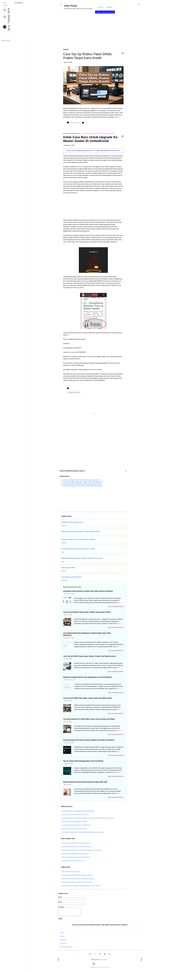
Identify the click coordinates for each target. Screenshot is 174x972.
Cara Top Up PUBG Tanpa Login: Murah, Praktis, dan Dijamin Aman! (83, 481)
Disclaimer (63, 943)
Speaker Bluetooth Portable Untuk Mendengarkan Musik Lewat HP (81, 885)
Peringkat (109, 7)
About (62, 932)
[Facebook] (95, 954)
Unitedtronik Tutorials (74, 392)
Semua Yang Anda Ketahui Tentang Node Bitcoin (76, 857)
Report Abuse (5, 40)
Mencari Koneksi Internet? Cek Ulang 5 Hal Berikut (77, 846)
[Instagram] (105, 954)
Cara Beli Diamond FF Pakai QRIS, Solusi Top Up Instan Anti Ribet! (89, 719)
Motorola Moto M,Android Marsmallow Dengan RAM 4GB (85, 782)
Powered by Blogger (101, 964)
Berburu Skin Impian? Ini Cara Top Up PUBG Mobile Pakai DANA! (82, 486)
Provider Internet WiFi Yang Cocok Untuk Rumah (76, 843)
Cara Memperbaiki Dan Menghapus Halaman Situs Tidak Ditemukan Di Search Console (88, 818)
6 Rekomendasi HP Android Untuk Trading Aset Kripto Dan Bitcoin (89, 740)
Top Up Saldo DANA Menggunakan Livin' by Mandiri (83, 761)
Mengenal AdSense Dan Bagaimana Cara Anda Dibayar (78, 811)
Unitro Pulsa (70, 6)
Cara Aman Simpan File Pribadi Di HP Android (75, 814)
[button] (122, 53)
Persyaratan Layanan (66, 947)
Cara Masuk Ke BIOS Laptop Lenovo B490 (74, 828)
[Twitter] (100, 954)
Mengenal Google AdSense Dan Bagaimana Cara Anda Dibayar (87, 677)
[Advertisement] (142, 28)
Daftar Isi (100, 7)
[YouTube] (90, 954)
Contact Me (63, 939)
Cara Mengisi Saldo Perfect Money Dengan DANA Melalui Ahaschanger (83, 832)
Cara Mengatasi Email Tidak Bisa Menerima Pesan (77, 875)
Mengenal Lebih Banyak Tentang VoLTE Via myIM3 (77, 882)
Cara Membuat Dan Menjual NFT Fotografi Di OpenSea (78, 878)
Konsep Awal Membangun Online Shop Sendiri (75, 853)
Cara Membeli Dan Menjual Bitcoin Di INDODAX (76, 825)
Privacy (62, 936)
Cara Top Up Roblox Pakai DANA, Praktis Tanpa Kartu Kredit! (87, 56)
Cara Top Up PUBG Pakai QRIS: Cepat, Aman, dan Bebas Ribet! (82, 483)
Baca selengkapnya (116, 606)
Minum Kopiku (103, 959)
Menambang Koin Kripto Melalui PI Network (74, 821)
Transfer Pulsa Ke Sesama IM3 (71, 871)
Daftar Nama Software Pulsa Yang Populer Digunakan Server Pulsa (82, 850)
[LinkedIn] (109, 954)
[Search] (139, 5)
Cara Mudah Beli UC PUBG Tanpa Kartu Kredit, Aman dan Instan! (82, 484)
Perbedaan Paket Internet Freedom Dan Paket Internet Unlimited (88, 591)
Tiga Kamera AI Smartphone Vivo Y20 (73, 860)
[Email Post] (83, 123)
